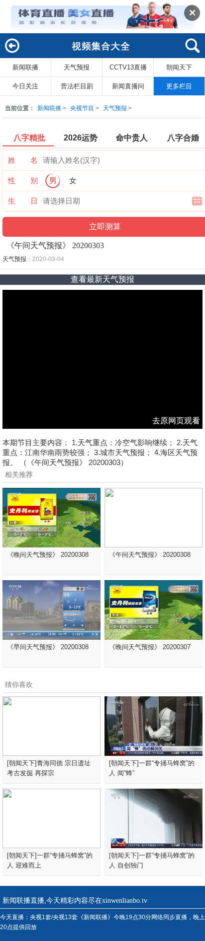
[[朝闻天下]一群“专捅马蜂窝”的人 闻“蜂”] (153, 726)
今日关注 (25, 86)
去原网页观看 (176, 420)
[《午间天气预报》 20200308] (153, 517)
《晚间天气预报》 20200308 (48, 554)
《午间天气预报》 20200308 (150, 554)
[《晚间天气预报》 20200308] (51, 517)
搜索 (192, 49)
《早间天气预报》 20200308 (48, 647)
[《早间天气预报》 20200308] (51, 610)
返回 (12, 49)
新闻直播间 (128, 86)
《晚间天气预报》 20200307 (150, 647)
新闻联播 (25, 67)
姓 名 (23, 160)
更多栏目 (179, 86)
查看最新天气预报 (102, 279)
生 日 (23, 201)
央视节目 (82, 108)
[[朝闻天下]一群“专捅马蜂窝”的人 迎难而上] (51, 818)
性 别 (23, 180)
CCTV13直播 (128, 67)
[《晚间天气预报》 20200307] (153, 610)
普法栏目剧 (77, 86)
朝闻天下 (179, 67)
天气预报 (77, 67)
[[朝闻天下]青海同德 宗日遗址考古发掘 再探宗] (51, 726)
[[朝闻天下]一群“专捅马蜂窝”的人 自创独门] (153, 818)
